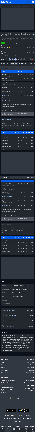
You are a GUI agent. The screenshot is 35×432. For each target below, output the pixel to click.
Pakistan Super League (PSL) (8, 387)
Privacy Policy (18, 426)
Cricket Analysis (29, 388)
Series (19, 431)
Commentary (5, 63)
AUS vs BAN (26, 6)
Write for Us (22, 418)
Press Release (30, 380)
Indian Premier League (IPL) (8, 380)
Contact (13, 415)
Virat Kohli (31, 370)
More (33, 431)
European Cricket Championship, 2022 (10, 38)
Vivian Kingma (5, 240)
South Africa (4, 373)
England (3, 367)
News (11, 6)
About (7, 415)
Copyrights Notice (29, 426)
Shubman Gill (30, 362)
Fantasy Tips (26, 431)
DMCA (29, 418)
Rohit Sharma (30, 365)
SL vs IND (17, 6)
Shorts (14, 431)
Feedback (21, 415)
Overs (31, 63)
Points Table (23, 63)
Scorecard (14, 63)
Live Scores (5, 6)
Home (2, 431)
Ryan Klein (4, 87)
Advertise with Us (10, 418)
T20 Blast (3, 392)
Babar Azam (30, 367)
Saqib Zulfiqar (14, 55)
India (2, 362)
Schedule (8, 431)
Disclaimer (17, 421)
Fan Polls (31, 391)
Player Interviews (29, 383)
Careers (27, 415)
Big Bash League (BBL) (7, 390)
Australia (3, 365)
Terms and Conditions (7, 426)
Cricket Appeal (30, 385)
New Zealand (4, 370)
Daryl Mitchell (30, 373)
